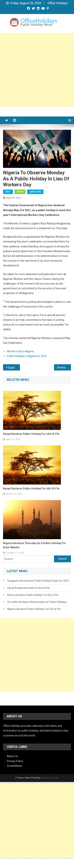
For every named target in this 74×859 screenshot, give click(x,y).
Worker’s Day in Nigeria (20, 351)
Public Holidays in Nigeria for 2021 (27, 356)
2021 (8, 191)
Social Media (14, 765)
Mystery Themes (49, 777)
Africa (20, 191)
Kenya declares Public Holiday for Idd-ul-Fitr (31, 433)
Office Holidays (58, 3)
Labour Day (35, 191)
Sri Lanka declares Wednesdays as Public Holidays (37, 601)
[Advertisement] (37, 70)
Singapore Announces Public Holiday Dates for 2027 (38, 580)
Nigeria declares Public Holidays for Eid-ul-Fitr (34, 608)
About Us (12, 756)
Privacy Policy (15, 761)
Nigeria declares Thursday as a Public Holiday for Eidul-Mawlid (34, 545)
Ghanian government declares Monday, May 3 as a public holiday (64, 367)
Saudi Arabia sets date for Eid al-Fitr (28, 587)
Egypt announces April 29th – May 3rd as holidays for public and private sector (14, 367)
